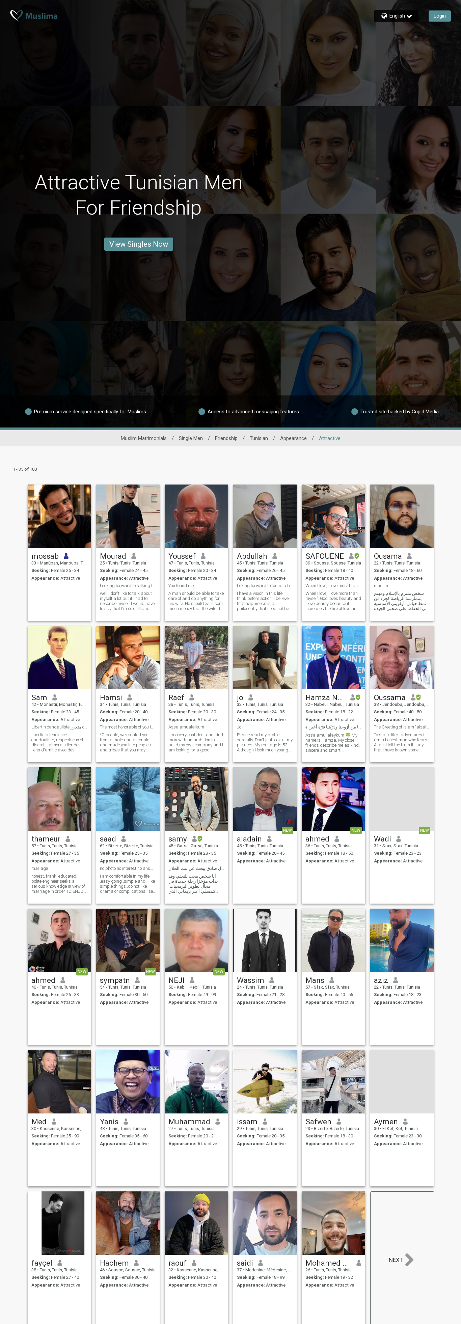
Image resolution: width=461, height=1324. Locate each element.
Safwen (318, 1121)
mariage (39, 868)
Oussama (390, 697)
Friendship (226, 438)
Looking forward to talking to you (128, 585)
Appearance (293, 438)
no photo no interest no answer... (128, 868)
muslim (381, 585)
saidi (245, 1263)
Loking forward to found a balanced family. (265, 585)
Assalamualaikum (186, 726)
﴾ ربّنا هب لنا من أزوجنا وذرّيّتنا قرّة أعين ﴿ (333, 726)
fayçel (41, 1263)
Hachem (114, 1263)
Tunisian (259, 438)
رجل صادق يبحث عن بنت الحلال (196, 868)
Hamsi (111, 697)
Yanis (109, 1121)
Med (39, 1121)
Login (440, 16)
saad (108, 838)
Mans (314, 980)
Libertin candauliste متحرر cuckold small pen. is (59, 726)
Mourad (113, 556)
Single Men (191, 438)
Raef (176, 697)
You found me (181, 585)
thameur (45, 838)
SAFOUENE (324, 556)
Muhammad (189, 1121)
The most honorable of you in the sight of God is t (128, 726)
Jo (239, 726)
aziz (381, 980)
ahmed (317, 838)
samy (177, 838)
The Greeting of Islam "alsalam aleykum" (402, 726)
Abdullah (252, 556)
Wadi (382, 838)
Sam (39, 697)
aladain (249, 838)
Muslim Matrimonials (144, 438)
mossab (45, 556)
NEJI (176, 980)
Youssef (182, 556)
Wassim (250, 980)
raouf (177, 1263)
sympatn (115, 980)
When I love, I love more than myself (333, 585)
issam (247, 1121)
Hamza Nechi (325, 697)
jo (240, 697)
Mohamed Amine (328, 1263)
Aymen (386, 1121)
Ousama (388, 556)
